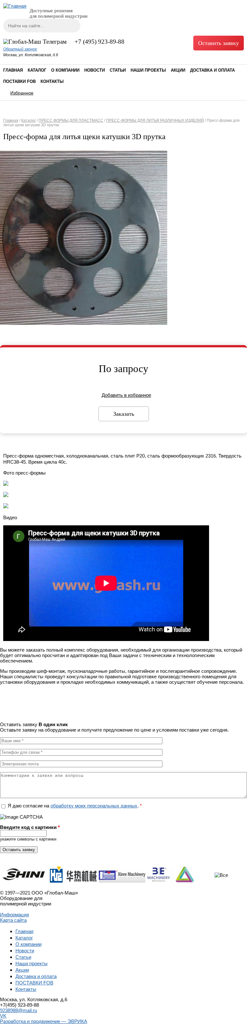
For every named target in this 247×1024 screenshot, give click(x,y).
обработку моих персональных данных (93, 805)
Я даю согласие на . (75, 805)
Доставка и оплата (212, 70)
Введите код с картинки (30, 827)
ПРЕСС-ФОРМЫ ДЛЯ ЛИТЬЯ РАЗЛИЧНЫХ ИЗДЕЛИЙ (155, 120)
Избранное (21, 92)
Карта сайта (13, 920)
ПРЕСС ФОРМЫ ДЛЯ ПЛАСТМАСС (71, 120)
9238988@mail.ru (18, 1010)
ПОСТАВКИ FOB (19, 81)
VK (3, 1016)
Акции (178, 70)
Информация (14, 914)
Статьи (118, 70)
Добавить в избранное (126, 395)
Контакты (52, 81)
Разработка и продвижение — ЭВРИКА (43, 1021)
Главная (13, 70)
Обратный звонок (20, 49)
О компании (65, 70)
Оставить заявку (218, 43)
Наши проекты (148, 70)
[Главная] (14, 6)
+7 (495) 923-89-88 (99, 41)
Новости (94, 70)
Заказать (123, 414)
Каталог (37, 70)
